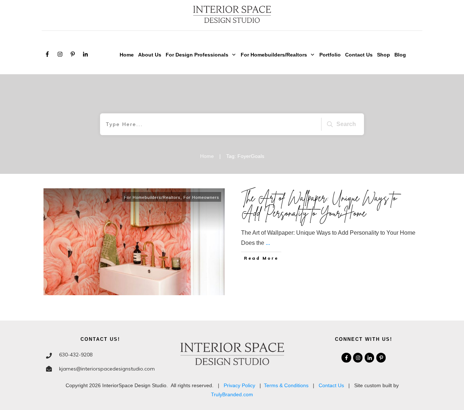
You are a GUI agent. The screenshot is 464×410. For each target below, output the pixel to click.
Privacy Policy (239, 385)
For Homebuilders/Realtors (152, 197)
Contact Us (331, 385)
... (268, 243)
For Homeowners (201, 197)
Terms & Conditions (286, 385)
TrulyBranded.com (232, 394)
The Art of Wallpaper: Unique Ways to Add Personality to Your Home (319, 205)
